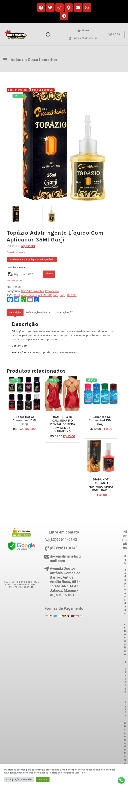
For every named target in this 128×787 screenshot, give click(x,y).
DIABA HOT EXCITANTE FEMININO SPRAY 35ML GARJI (100, 485)
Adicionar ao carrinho (103, 478)
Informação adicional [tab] (38, 312)
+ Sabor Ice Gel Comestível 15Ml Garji (100, 420)
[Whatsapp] (87, 7)
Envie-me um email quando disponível (31, 259)
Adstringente (29, 295)
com (55, 295)
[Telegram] (64, 16)
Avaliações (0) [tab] (65, 312)
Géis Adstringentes (32, 291)
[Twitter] (50, 7)
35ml (17, 295)
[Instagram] (59, 7)
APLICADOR (45, 295)
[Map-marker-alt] (68, 7)
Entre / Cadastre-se (84, 38)
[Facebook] (41, 7)
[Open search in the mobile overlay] (48, 34)
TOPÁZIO (71, 295)
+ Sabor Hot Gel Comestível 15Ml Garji (24, 420)
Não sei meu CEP (14, 280)
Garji (62, 295)
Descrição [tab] (15, 312)
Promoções (52, 291)
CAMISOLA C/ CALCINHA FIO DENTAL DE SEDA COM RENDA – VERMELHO (62, 424)
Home (84, 30)
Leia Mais (79, 772)
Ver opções (26, 415)
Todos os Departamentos (32, 59)
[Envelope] (78, 7)
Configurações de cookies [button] (19, 779)
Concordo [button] (43, 779)
